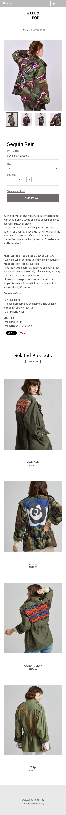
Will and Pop (37, 799)
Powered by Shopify (33, 803)
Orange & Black (33, 665)
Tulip (33, 767)
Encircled (33, 564)
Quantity (11, 175)
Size (9, 164)
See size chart (16, 191)
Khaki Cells (33, 462)
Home (24, 30)
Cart (59, 3)
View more (33, 361)
